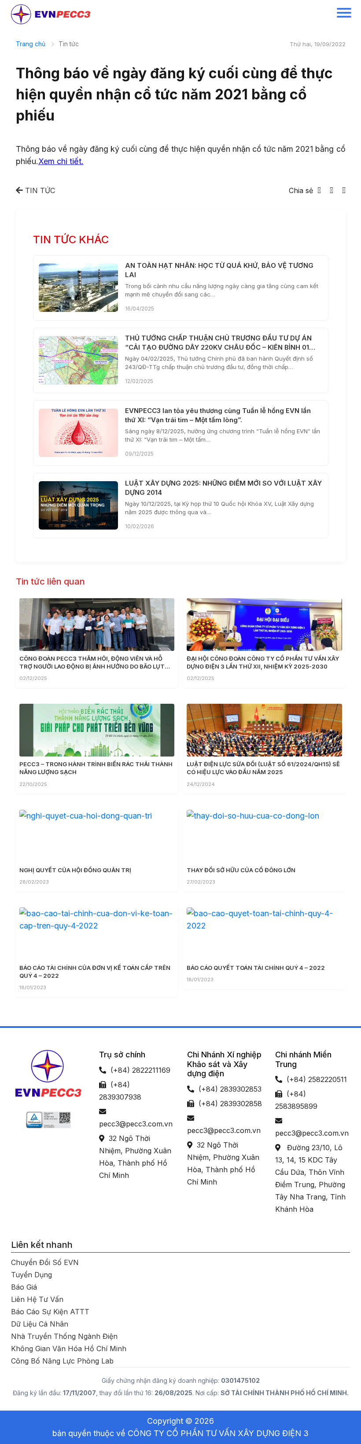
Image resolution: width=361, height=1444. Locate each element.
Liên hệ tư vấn (37, 1299)
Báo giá (24, 1287)
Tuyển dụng (31, 1274)
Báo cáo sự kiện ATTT (50, 1311)
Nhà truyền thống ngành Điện (64, 1336)
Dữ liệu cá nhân (39, 1324)
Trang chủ (30, 44)
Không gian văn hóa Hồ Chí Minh (68, 1348)
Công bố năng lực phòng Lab (62, 1360)
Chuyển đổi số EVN (45, 1262)
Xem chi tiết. (61, 161)
